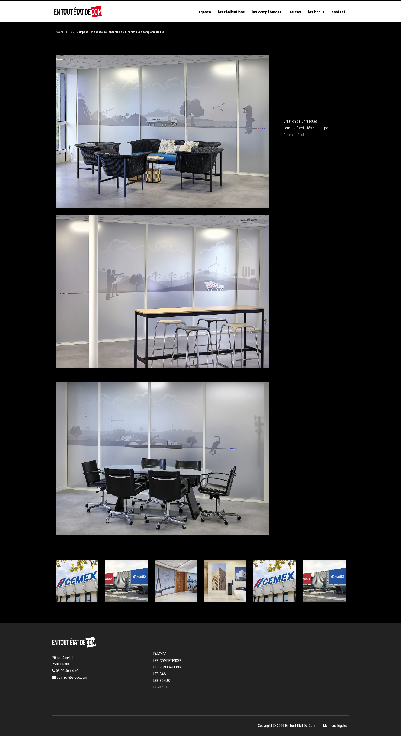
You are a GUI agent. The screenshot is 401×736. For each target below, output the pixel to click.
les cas (294, 12)
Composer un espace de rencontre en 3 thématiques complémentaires (120, 32)
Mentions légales (335, 725)
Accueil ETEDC (64, 32)
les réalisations (231, 12)
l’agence (203, 12)
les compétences (266, 12)
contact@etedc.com (71, 677)
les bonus (316, 12)
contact (338, 12)
